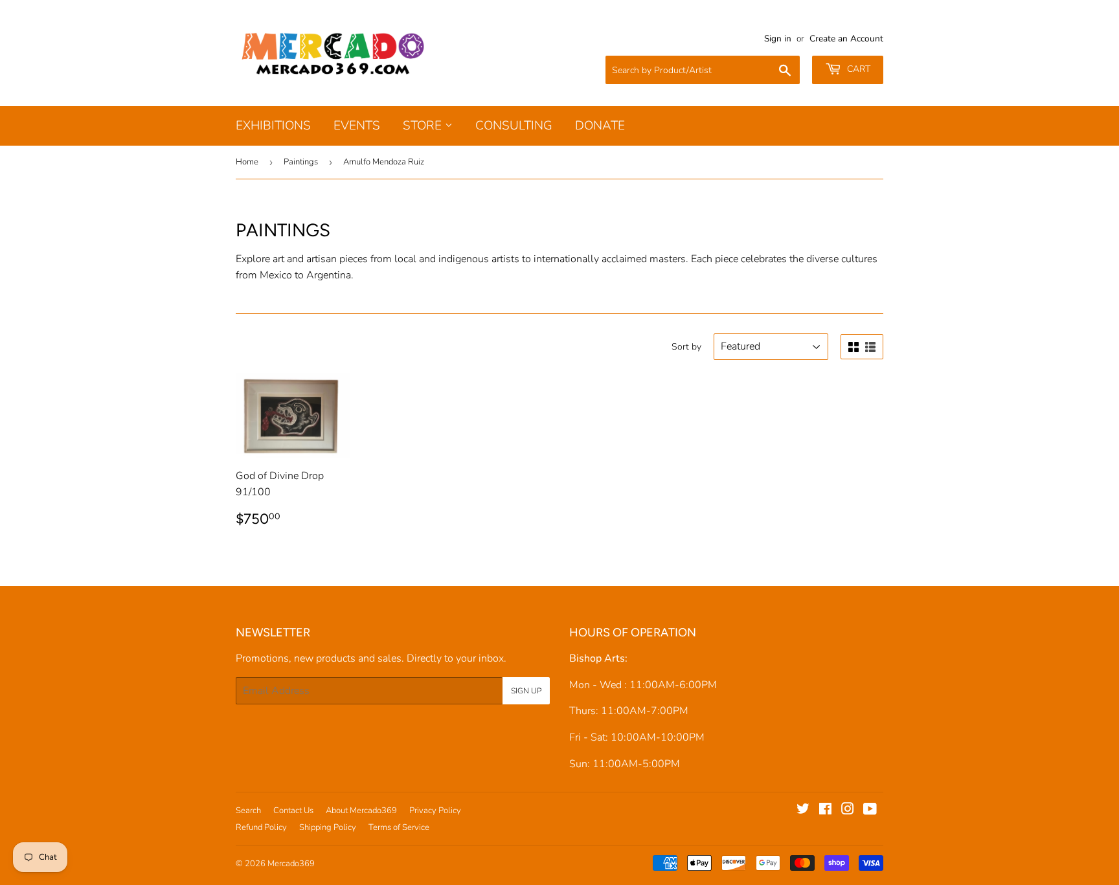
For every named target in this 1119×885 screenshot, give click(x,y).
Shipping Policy (327, 827)
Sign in (777, 38)
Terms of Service (398, 827)
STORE (424, 125)
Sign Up (526, 691)
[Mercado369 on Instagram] (847, 810)
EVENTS (356, 125)
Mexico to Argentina (305, 275)
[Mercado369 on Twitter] (803, 810)
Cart (857, 69)
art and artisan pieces (320, 259)
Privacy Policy (435, 810)
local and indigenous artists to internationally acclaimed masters (540, 259)
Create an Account (846, 38)
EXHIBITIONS (273, 125)
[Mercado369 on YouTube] (870, 810)
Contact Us (293, 810)
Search (248, 810)
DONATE (600, 125)
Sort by (686, 347)
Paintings (301, 162)
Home (247, 162)
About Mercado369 (361, 810)
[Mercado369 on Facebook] (825, 810)
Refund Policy (261, 827)
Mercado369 (291, 863)
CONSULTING (513, 125)
